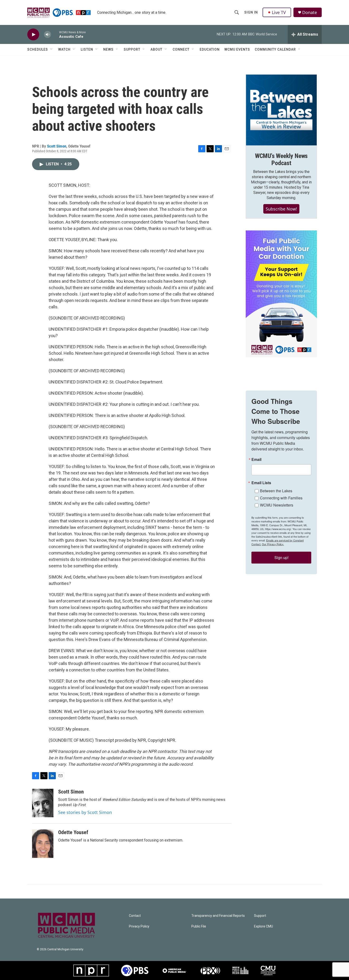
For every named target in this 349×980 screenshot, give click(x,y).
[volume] (47, 34)
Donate (309, 12)
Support (132, 49)
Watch (64, 49)
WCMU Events (237, 49)
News (108, 49)
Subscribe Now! (281, 209)
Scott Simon (56, 146)
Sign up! (281, 557)
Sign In (251, 12)
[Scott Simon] (42, 803)
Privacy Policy (139, 926)
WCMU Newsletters (276, 505)
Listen (87, 49)
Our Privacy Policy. (273, 544)
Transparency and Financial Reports (218, 916)
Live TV (279, 12)
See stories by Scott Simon (85, 812)
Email (256, 459)
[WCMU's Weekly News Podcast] (281, 110)
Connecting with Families (281, 498)
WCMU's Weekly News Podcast (281, 159)
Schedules (37, 49)
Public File (198, 926)
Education (210, 49)
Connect (181, 49)
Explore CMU (263, 926)
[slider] (55, 34)
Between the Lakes (276, 490)
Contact (135, 916)
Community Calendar (275, 49)
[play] (33, 34)
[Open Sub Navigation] (51, 49)
